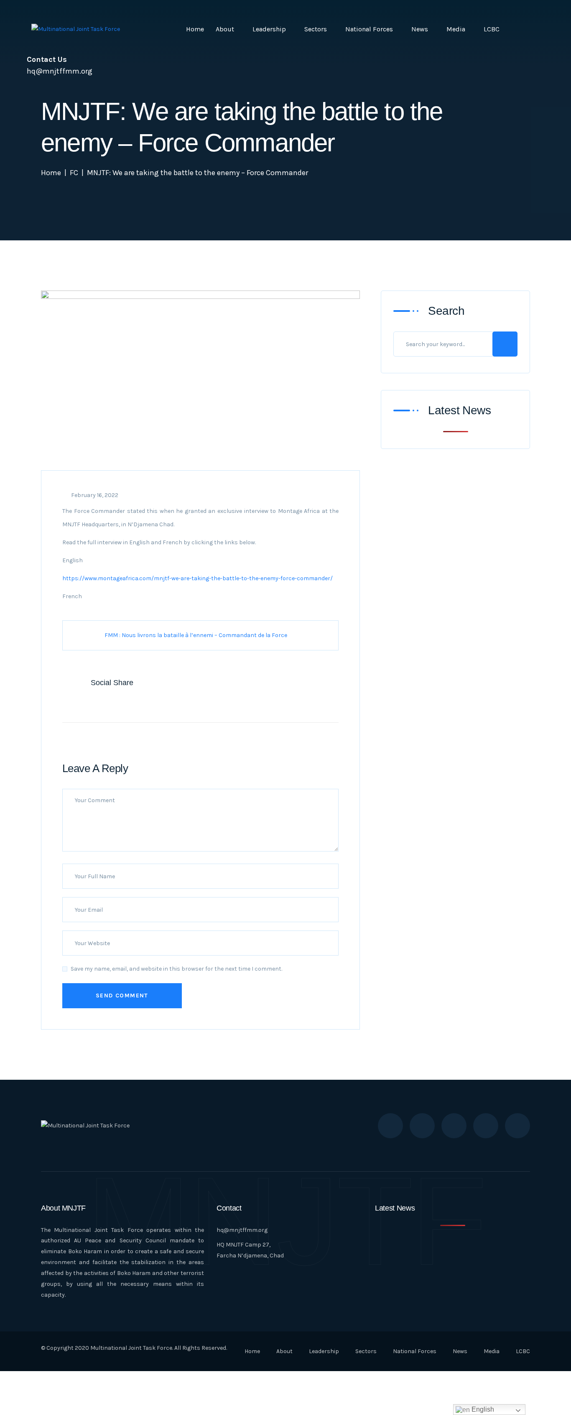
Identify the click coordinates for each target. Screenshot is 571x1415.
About (225, 29)
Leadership (269, 29)
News (419, 29)
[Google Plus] (113, 702)
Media (455, 29)
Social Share (112, 682)
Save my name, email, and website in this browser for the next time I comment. (176, 968)
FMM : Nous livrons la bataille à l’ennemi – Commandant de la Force (196, 635)
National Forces (369, 29)
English (482, 1409)
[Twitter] (95, 702)
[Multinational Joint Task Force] (75, 29)
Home (195, 29)
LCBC (492, 29)
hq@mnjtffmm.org (242, 1230)
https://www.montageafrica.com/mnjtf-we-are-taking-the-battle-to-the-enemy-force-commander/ (197, 578)
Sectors (315, 29)
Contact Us (47, 59)
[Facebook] (78, 702)
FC (74, 172)
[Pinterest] (130, 702)
